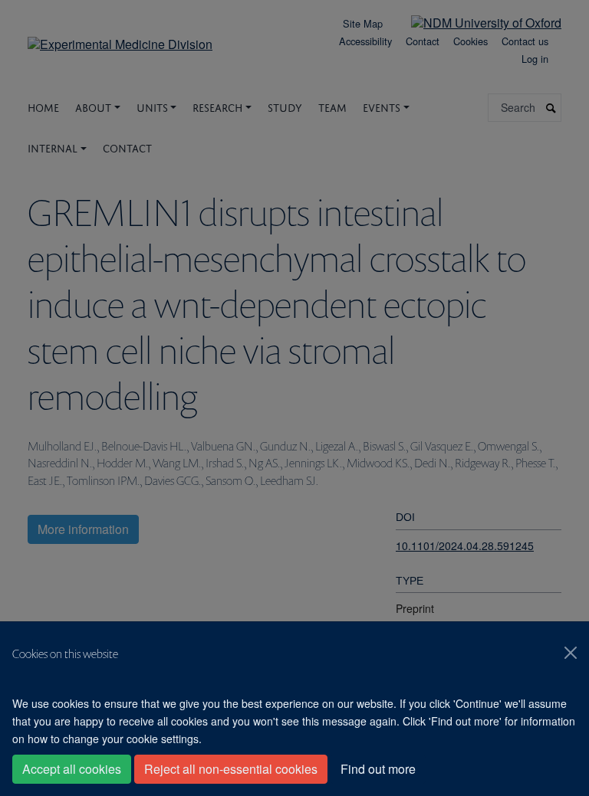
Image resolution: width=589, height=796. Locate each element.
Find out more (378, 769)
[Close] (570, 652)
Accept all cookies (71, 769)
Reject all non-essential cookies (231, 769)
